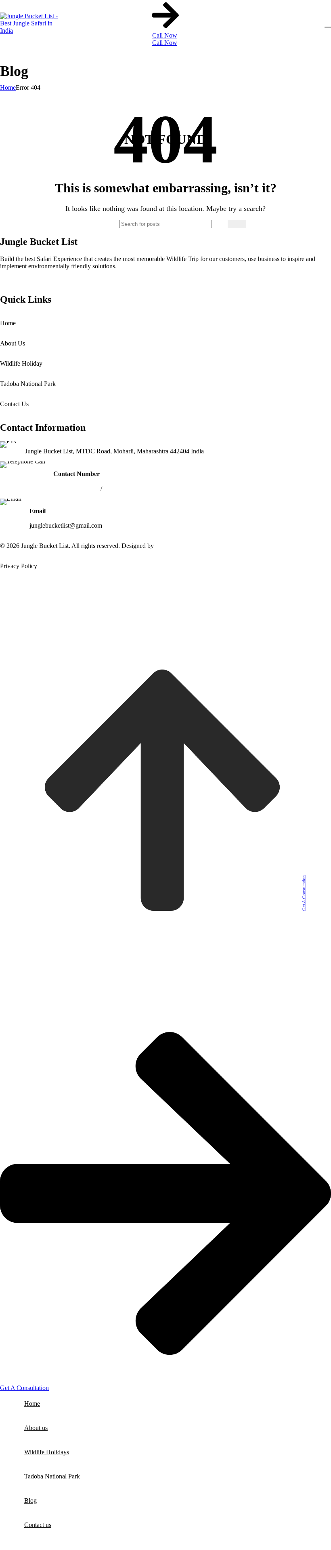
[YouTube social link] (48, 278)
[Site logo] (32, 30)
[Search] (237, 224)
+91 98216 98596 (76, 488)
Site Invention (173, 545)
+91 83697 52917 (126, 488)
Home (8, 87)
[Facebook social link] (8, 278)
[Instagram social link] (28, 278)
